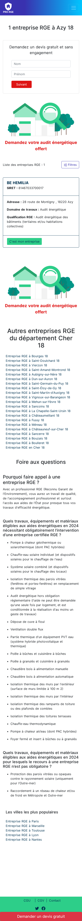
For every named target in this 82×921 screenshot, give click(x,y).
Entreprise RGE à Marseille (25, 826)
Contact (55, 900)
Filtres (72, 165)
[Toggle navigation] (73, 8)
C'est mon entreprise (24, 241)
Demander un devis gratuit (41, 916)
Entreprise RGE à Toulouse (25, 830)
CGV (41, 900)
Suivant (21, 84)
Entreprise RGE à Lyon (22, 835)
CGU (27, 900)
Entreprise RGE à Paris (22, 821)
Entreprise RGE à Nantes (24, 839)
